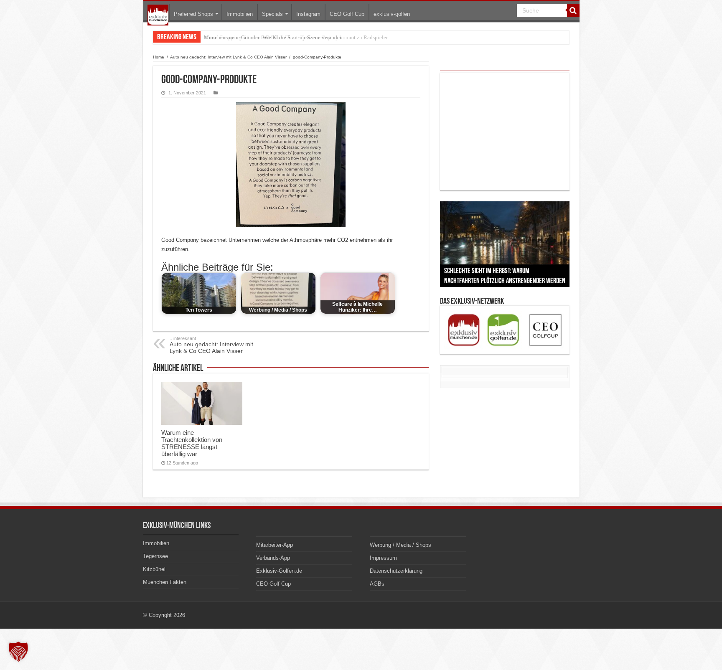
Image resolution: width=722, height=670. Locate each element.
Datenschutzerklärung (396, 571)
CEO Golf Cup (347, 14)
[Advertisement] (504, 131)
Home (158, 57)
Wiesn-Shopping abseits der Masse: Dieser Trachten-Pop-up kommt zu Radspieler (296, 37)
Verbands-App (273, 558)
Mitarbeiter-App (274, 545)
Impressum (383, 558)
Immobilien (239, 14)
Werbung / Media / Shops (400, 545)
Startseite (158, 15)
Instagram (308, 14)
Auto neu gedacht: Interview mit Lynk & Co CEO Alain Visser (228, 57)
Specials (272, 14)
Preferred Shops (193, 14)
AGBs (377, 584)
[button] (18, 651)
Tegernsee (155, 556)
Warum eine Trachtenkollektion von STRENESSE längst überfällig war (191, 443)
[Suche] (573, 10)
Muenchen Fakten (164, 582)
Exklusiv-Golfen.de (279, 571)
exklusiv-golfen (392, 14)
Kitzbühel (154, 569)
